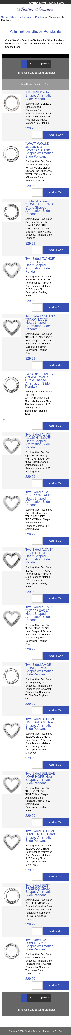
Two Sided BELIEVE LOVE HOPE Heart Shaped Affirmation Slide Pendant (40, 778)
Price (47, 84)
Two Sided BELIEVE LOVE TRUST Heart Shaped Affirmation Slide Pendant (40, 836)
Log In (61, 6)
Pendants (40, 17)
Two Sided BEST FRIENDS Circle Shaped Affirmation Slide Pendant (39, 890)
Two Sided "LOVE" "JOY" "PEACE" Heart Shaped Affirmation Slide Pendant (39, 613)
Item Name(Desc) (30, 84)
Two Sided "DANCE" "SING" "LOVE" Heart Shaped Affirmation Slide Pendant (40, 322)
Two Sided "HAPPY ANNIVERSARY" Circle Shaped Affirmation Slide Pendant (39, 380)
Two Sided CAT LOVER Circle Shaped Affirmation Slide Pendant (39, 944)
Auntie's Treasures (33, 1031)
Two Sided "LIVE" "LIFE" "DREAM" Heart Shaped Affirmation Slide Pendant (38, 498)
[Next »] (45, 63)
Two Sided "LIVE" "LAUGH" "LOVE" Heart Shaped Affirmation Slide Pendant (38, 440)
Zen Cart (59, 1031)
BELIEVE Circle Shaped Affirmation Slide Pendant (39, 95)
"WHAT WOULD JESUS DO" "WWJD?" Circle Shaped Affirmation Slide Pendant (39, 150)
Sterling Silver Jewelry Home (47, 2)
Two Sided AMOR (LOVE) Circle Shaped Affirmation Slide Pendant (39, 669)
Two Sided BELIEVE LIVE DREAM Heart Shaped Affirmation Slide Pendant (40, 724)
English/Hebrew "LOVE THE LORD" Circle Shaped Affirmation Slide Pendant (39, 207)
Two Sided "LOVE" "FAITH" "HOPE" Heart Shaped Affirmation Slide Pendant (39, 556)
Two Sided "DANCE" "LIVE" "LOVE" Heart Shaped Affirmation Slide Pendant (40, 265)
